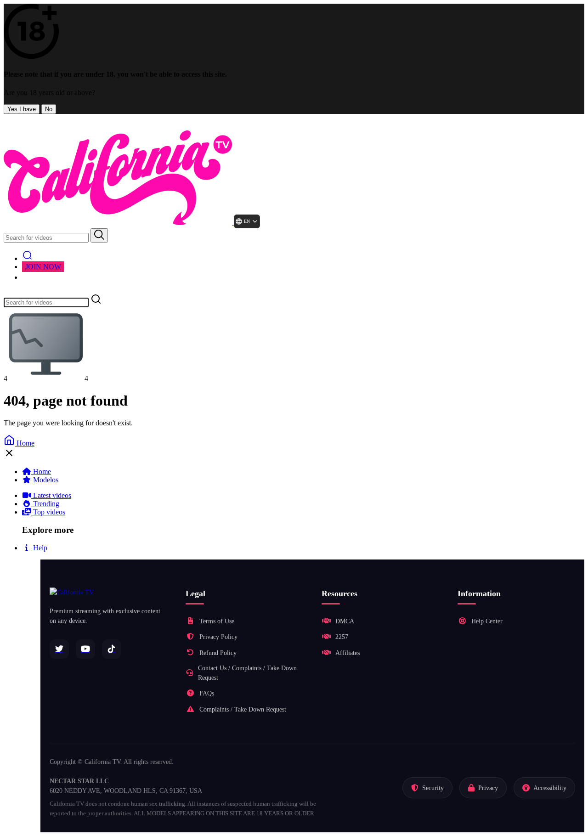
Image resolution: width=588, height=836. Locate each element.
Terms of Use (216, 621)
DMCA (344, 621)
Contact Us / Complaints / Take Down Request (247, 673)
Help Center (487, 621)
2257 (341, 636)
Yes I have (21, 109)
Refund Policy (218, 653)
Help (39, 548)
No (48, 109)
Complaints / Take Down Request (242, 709)
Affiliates (347, 653)
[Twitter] (59, 649)
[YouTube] (85, 649)
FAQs (206, 693)
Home (24, 443)
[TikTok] (111, 649)
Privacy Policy (218, 636)
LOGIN (41, 277)
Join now (43, 267)
